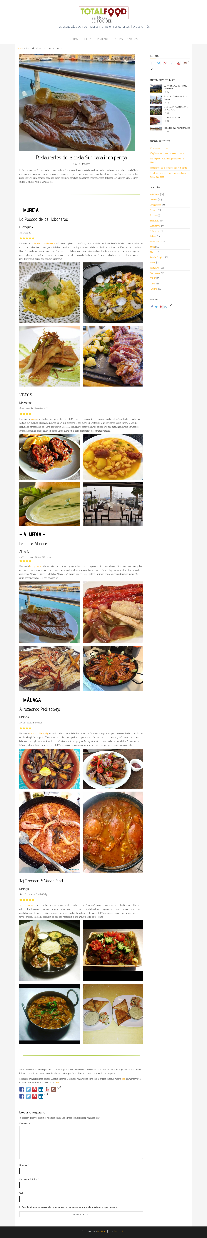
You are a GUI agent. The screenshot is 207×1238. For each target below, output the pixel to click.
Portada (20, 48)
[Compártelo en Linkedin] (40, 1096)
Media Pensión (156, 241)
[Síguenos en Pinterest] (34, 1089)
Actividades (155, 194)
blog (123, 1078)
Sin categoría (155, 273)
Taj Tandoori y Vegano (28, 905)
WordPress (102, 1231)
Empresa (153, 215)
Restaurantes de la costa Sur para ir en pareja (168, 167)
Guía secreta (155, 231)
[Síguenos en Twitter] (28, 1089)
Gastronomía (155, 225)
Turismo (153, 288)
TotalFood (86, 164)
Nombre (24, 1165)
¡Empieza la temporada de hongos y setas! (167, 153)
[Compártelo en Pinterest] (34, 1096)
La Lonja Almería (36, 566)
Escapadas (154, 220)
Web (21, 1193)
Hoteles (87, 39)
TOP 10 (153, 278)
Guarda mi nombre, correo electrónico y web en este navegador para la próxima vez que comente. (69, 1207)
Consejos (153, 210)
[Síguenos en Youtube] (47, 1089)
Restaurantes (103, 39)
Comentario (24, 1123)
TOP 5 (152, 283)
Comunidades (155, 204)
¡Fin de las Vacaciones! (172, 117)
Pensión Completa (157, 257)
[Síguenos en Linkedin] (40, 1089)
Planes (153, 262)
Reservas (74, 39)
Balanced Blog (119, 1231)
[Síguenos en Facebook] (21, 1089)
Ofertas (119, 39)
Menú (152, 246)
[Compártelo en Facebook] (21, 1096)
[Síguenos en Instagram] (53, 1089)
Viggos (34, 419)
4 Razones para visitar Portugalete (177, 128)
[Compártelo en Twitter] (28, 1096)
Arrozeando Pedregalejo (39, 733)
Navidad (153, 252)
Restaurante (154, 267)
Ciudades (153, 199)
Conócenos (132, 39)
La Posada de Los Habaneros (43, 243)
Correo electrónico (28, 1179)
